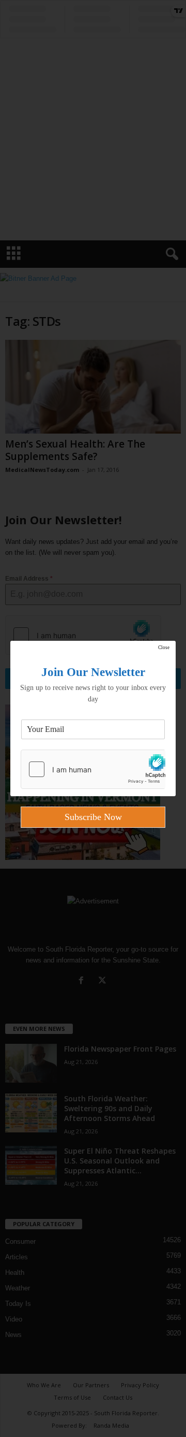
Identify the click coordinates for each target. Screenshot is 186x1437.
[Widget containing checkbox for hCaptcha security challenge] (93, 769)
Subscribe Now (93, 817)
